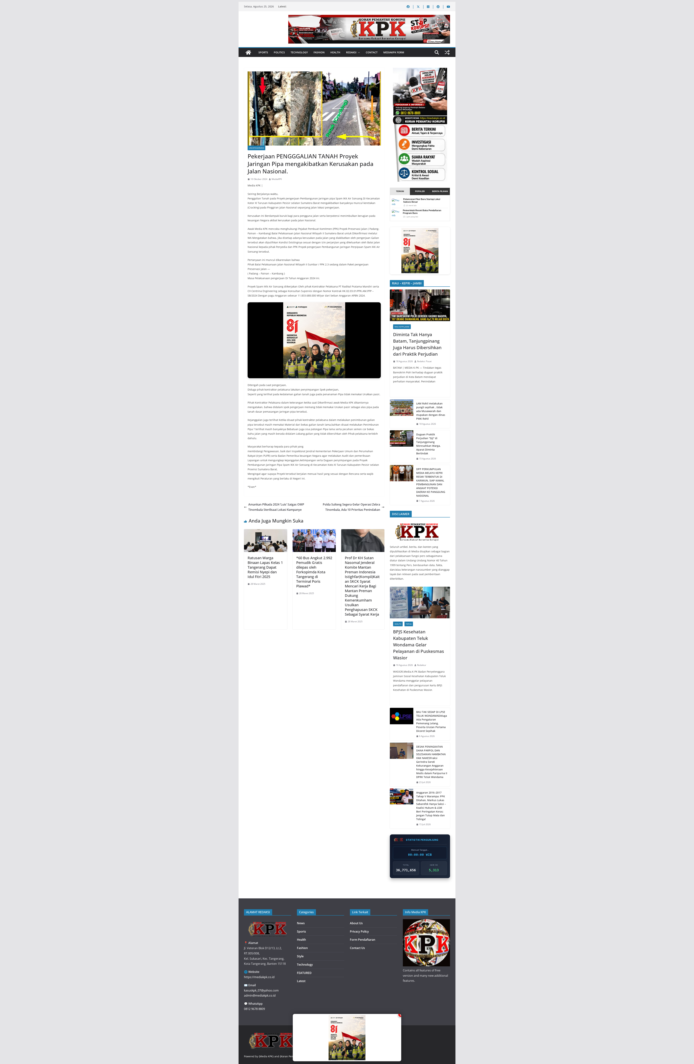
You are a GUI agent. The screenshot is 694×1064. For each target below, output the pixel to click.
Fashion (319, 52)
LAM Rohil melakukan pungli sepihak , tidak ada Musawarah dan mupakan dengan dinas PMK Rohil (430, 411)
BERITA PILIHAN (440, 191)
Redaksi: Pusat (424, 361)
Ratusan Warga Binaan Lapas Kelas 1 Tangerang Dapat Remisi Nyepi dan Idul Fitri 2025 (265, 567)
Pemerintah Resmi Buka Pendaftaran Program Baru (422, 212)
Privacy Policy (359, 931)
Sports (263, 52)
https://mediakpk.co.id (259, 977)
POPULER (420, 191)
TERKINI (400, 191)
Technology (299, 52)
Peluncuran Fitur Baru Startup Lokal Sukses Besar (421, 200)
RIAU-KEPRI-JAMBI (402, 326)
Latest (301, 981)
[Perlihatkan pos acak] (447, 52)
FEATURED (304, 973)
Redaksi (351, 52)
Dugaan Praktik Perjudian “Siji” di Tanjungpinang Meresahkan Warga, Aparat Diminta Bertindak (428, 444)
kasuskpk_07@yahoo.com (261, 990)
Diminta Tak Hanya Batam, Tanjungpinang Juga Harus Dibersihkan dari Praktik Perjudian (417, 344)
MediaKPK (277, 179)
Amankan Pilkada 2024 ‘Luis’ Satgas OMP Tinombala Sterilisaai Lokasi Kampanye (276, 507)
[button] (358, 52)
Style (300, 956)
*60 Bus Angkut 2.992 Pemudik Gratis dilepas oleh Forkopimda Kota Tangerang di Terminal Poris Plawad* (314, 571)
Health (335, 52)
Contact (372, 52)
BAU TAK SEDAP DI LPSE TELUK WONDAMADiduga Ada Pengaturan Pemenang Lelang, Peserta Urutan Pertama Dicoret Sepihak (431, 721)
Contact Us (357, 948)
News (301, 923)
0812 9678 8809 (254, 1009)
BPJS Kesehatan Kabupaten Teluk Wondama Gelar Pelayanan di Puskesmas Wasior (418, 645)
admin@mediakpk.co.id (260, 995)
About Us (356, 923)
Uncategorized (256, 148)
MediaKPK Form (393, 52)
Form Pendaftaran (362, 940)
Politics (279, 52)
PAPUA (409, 624)
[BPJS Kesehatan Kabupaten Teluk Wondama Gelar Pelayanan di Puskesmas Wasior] (420, 602)
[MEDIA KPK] (417, 522)
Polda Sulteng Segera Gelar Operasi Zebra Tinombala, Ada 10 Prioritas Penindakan (351, 507)
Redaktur (421, 665)
